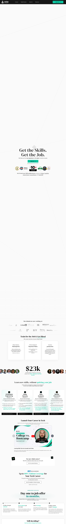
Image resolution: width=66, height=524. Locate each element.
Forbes (42, 173)
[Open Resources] (39, 2)
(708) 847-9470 (35, 163)
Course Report (33, 175)
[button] (13, 436)
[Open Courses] (18, 2)
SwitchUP (41, 175)
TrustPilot (46, 173)
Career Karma (26, 175)
